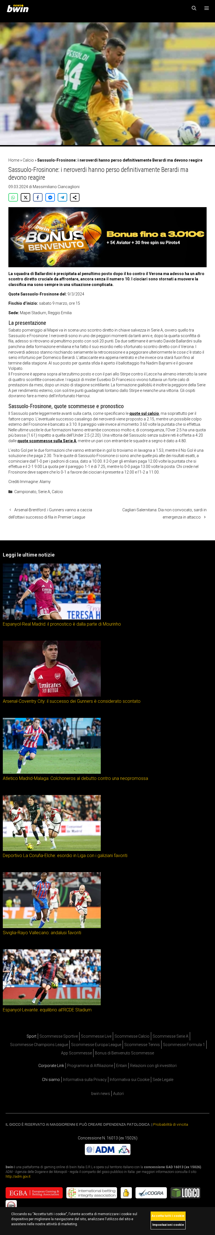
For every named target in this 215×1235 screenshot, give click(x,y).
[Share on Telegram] (62, 197)
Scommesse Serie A (170, 1036)
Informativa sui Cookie (129, 1079)
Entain (121, 1065)
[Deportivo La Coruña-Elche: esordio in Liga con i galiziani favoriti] (52, 849)
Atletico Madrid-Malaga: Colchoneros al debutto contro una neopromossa (75, 778)
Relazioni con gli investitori (153, 1065)
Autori (118, 1093)
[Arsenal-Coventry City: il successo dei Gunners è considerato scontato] (52, 695)
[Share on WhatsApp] (13, 197)
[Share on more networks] (75, 197)
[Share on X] (25, 197)
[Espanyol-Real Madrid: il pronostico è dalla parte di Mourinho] (52, 618)
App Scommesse (76, 1053)
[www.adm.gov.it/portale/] (107, 1153)
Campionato (25, 491)
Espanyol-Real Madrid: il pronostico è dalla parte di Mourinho (62, 624)
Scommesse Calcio (131, 1036)
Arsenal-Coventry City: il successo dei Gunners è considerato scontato (72, 701)
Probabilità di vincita (170, 1124)
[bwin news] (19, 8)
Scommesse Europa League (96, 1044)
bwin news (100, 1093)
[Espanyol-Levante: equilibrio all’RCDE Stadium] (52, 1004)
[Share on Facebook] (38, 197)
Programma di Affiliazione (90, 1065)
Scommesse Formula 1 (184, 1044)
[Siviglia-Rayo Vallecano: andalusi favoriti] (52, 926)
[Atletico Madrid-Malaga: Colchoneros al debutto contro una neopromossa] (52, 772)
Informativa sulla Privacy (85, 1079)
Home (13, 160)
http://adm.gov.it (18, 1177)
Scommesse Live (96, 1036)
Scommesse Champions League (39, 1044)
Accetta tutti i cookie (168, 1216)
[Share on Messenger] (50, 197)
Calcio (28, 160)
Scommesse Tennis (142, 1044)
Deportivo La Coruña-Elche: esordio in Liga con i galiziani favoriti (65, 855)
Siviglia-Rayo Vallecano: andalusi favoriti (42, 932)
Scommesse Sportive (58, 1036)
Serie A (44, 491)
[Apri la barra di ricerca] (194, 8)
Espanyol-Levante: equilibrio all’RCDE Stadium (47, 1009)
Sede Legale (163, 1079)
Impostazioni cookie (168, 1225)
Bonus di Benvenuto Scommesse (124, 1053)
